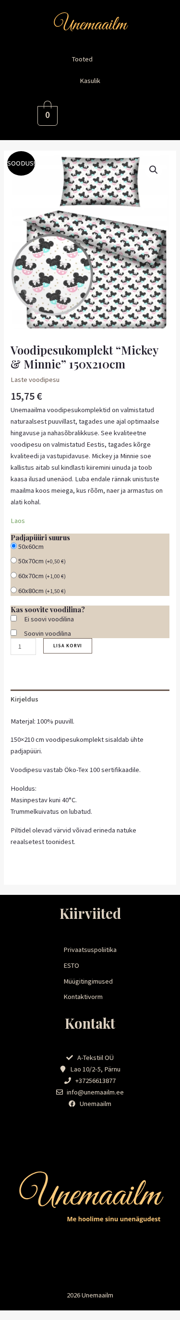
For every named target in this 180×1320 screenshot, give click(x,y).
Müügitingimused (88, 981)
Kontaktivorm (83, 996)
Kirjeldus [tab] (24, 699)
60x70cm (42, 575)
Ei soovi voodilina (49, 619)
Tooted (82, 59)
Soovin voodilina (47, 633)
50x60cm (31, 546)
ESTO (71, 965)
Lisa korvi (67, 645)
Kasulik (90, 80)
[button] (90, 59)
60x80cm (42, 590)
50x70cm (42, 561)
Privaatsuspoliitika (90, 949)
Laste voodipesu (35, 379)
